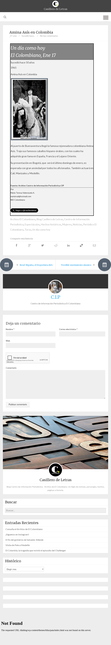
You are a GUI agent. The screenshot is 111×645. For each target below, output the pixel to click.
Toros (28, 229)
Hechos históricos (51, 224)
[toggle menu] (105, 17)
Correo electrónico (68, 329)
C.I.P (55, 297)
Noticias (77, 224)
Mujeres (67, 224)
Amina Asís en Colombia (31, 32)
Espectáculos (32, 224)
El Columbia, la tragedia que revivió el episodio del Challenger (35, 550)
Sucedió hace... (28, 36)
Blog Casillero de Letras (49, 219)
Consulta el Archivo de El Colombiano (24, 529)
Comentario (11, 368)
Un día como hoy (41, 229)
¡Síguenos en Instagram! (17, 534)
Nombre (10, 329)
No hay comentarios (49, 36)
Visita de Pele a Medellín (17, 545)
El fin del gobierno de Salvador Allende (24, 539)
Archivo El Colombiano (22, 219)
